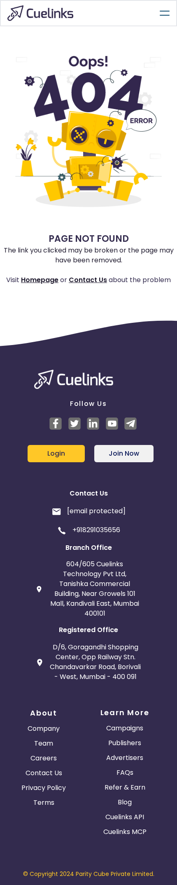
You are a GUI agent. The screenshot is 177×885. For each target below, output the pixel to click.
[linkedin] (94, 423)
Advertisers (124, 757)
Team (43, 743)
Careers (43, 758)
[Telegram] (131, 423)
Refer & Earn (125, 787)
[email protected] (96, 511)
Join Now (124, 453)
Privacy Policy (43, 787)
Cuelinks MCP (125, 831)
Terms (43, 802)
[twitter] (75, 423)
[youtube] (113, 423)
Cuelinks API (124, 817)
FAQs (124, 772)
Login (56, 453)
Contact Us (88, 280)
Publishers (124, 743)
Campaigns (124, 728)
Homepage (39, 280)
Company (44, 728)
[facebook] (56, 423)
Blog (125, 802)
